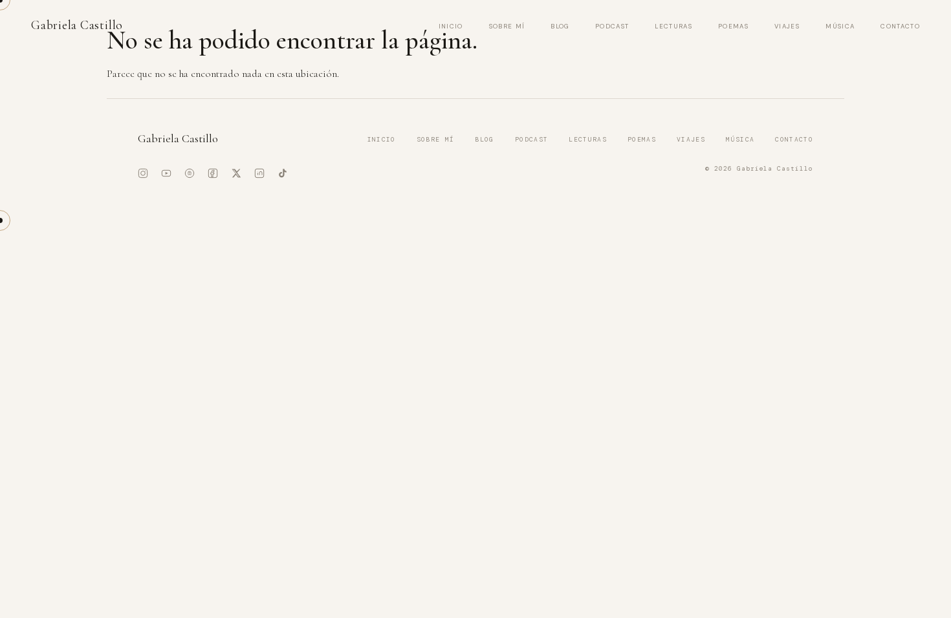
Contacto (900, 26)
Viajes (787, 26)
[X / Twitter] (236, 173)
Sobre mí (507, 26)
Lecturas (673, 26)
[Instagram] (143, 173)
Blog (560, 26)
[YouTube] (166, 173)
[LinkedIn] (259, 173)
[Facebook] (213, 173)
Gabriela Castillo (77, 25)
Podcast (612, 26)
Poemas (733, 26)
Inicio (451, 26)
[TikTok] (283, 173)
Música (840, 26)
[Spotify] (189, 173)
